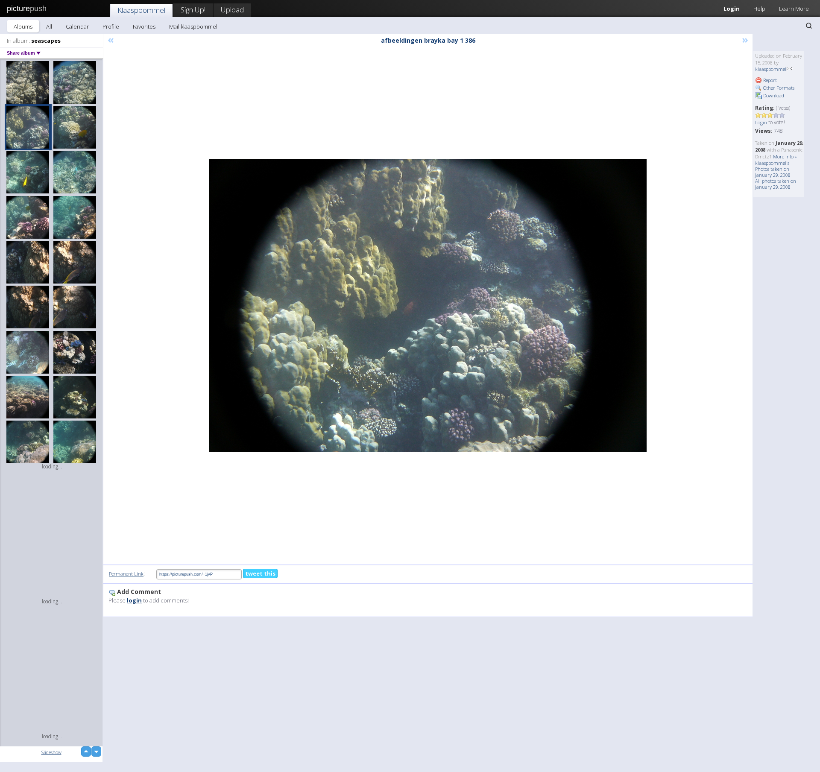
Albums (23, 26)
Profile (110, 26)
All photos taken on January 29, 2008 (775, 184)
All (49, 26)
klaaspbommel (770, 69)
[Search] (809, 25)
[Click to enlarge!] (428, 305)
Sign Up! (193, 10)
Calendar (77, 26)
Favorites (144, 26)
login (134, 600)
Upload (232, 10)
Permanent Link (126, 573)
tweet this (260, 573)
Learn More (794, 8)
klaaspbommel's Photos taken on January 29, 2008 (773, 169)
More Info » (785, 156)
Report (769, 80)
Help (759, 8)
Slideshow (51, 752)
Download (773, 95)
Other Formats (778, 88)
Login (731, 8)
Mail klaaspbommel (193, 26)
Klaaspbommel (141, 10)
